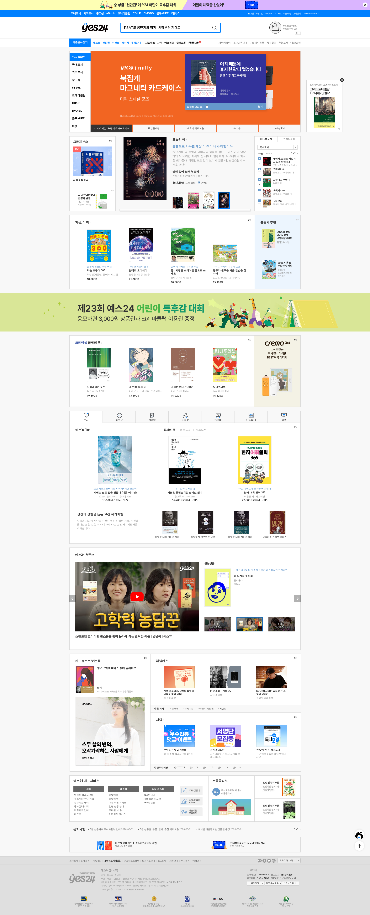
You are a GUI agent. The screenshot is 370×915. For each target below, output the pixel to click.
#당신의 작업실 (206, 708)
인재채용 (85, 860)
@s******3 (208, 767)
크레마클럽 (79, 95)
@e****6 (194, 767)
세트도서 (201, 429)
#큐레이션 (188, 708)
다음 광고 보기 (299, 33)
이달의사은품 (257, 42)
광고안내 (162, 860)
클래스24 (181, 42)
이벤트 (115, 42)
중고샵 (76, 79)
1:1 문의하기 (255, 884)
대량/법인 (295, 42)
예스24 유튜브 (84, 554)
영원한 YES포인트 (83, 795)
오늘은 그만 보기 (196, 106)
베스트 (96, 42)
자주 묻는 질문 (273, 884)
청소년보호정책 (131, 860)
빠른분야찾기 (80, 42)
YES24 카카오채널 (260, 861)
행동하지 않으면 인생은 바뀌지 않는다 (210, 537)
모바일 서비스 (116, 810)
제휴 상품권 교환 (152, 798)
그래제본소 (81, 141)
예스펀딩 (169, 42)
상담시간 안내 (290, 884)
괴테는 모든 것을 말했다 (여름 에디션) (115, 492)
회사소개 (73, 860)
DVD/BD (77, 110)
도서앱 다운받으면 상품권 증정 (220, 829)
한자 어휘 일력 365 (254, 492)
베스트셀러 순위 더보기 (294, 153)
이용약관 (96, 860)
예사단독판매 (240, 42)
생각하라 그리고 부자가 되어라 (278, 537)
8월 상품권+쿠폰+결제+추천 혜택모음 (166, 829)
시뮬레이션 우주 (96, 386)
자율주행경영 (80, 179)
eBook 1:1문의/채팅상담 (283, 878)
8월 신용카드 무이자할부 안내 (112, 829)
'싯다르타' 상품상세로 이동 (277, 204)
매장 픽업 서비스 (117, 802)
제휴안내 (173, 860)
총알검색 (113, 798)
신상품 (106, 42)
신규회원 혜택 (81, 802)
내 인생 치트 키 (137, 386)
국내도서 (77, 64)
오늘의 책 (178, 139)
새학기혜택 (225, 42)
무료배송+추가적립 (84, 798)
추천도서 (283, 42)
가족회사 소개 (289, 860)
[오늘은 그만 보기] (341, 81)
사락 (159, 42)
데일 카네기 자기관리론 (240, 537)
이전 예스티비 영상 (72, 598)
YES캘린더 (191, 790)
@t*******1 (179, 767)
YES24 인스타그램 (274, 861)
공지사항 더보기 (296, 829)
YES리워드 (191, 801)
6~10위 (269, 153)
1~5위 (260, 153)
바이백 (125, 42)
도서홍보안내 (148, 860)
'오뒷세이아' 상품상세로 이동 (277, 193)
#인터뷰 (174, 708)
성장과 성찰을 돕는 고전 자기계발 (100, 514)
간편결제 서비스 (117, 814)
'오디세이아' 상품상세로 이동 (277, 172)
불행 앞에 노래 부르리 (185, 171)
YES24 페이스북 (264, 861)
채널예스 (162, 660)
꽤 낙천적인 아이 (243, 576)
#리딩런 (222, 708)
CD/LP (76, 103)
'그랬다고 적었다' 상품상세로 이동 (277, 183)
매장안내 (136, 42)
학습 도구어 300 (96, 270)
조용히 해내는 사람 (182, 386)
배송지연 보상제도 (191, 811)
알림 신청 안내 (116, 806)
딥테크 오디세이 (138, 270)
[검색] (214, 27)
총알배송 (113, 795)
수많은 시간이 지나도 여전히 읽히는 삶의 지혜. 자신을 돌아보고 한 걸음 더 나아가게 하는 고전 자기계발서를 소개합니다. (107, 524)
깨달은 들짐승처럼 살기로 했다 (184, 492)
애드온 (77, 814)
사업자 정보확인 (173, 882)
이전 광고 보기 (296, 33)
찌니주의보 (219, 386)
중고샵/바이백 (81, 806)
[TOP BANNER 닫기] (365, 5)
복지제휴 (185, 860)
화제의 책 (87, 342)
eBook (76, 87)
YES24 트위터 (269, 861)
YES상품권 (149, 802)
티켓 (74, 126)
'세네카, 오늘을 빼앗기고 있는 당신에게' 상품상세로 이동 (277, 162)
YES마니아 (149, 795)
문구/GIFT (78, 118)
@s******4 (223, 767)
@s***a (237, 767)
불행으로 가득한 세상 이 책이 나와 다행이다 (202, 146)
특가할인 (271, 42)
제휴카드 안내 (81, 810)
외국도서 (77, 72)
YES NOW (78, 56)
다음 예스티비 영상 (297, 598)
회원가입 (259, 13)
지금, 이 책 (82, 222)
